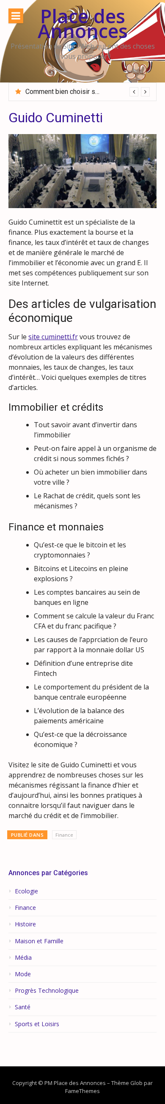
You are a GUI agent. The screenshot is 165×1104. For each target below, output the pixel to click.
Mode (23, 974)
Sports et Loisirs (37, 1024)
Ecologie (26, 891)
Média (23, 957)
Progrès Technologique (47, 990)
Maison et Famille (39, 941)
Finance (64, 835)
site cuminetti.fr (53, 336)
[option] (87, 91)
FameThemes (82, 1091)
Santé (22, 1007)
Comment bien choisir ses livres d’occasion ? (92, 92)
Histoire (25, 924)
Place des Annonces (83, 23)
